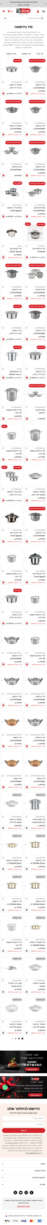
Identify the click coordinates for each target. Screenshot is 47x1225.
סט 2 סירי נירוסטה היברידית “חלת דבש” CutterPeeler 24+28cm (14, 493)
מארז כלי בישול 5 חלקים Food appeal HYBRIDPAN (15, 1108)
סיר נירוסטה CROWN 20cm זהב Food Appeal (37, 985)
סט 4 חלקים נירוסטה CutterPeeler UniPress (39, 411)
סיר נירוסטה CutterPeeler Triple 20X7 (39, 739)
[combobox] (23, 18)
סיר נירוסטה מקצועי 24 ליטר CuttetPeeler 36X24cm (37, 657)
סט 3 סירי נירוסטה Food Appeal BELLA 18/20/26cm (14, 209)
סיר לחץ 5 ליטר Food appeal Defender (16, 534)
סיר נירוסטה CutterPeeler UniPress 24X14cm (16, 291)
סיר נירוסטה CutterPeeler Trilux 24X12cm (38, 168)
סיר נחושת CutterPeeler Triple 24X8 (16, 780)
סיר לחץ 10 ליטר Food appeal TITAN (38, 575)
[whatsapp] (5, 1087)
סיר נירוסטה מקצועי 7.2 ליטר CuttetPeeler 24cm (14, 575)
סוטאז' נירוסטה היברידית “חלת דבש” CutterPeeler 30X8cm (15, 86)
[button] (38, 11)
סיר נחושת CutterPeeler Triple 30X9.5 (16, 739)
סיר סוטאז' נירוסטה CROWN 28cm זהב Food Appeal (14, 985)
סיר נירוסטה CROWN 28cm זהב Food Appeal (14, 1026)
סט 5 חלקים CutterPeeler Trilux (16, 168)
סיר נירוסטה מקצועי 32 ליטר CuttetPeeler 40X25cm (14, 452)
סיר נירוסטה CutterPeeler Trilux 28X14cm (38, 86)
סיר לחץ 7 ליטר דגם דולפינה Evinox (14, 902)
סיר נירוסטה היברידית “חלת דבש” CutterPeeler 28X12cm (16, 332)
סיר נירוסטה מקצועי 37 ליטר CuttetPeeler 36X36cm (14, 411)
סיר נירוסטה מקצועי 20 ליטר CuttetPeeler (14, 862)
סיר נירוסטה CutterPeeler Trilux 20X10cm (38, 127)
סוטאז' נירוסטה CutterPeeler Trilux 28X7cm (15, 127)
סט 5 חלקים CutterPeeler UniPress (39, 291)
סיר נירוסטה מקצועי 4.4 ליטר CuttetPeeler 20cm (37, 616)
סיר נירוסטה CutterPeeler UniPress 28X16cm (39, 534)
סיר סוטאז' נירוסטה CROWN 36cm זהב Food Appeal (37, 1067)
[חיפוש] (5, 18)
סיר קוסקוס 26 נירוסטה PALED (15, 372)
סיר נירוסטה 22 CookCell (39, 861)
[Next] (2, 69)
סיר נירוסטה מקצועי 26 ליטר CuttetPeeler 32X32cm (37, 452)
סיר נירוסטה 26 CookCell (39, 250)
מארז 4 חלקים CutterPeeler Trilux (39, 209)
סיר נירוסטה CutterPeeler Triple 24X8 (16, 698)
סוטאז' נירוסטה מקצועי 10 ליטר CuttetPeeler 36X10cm (15, 1149)
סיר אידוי (39, 54)
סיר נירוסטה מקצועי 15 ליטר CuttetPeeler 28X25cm (14, 1067)
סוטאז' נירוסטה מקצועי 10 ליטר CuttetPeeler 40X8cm (39, 1149)
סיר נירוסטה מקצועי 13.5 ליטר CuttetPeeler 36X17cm (37, 903)
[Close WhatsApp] (7, 1085)
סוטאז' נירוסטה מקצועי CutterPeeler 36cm (39, 1108)
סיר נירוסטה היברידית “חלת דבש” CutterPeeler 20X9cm (39, 373)
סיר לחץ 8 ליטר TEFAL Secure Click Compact (15, 250)
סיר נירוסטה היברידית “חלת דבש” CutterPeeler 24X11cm (16, 616)
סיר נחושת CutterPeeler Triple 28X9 (39, 780)
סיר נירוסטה (11, 54)
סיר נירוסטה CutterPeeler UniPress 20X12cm (39, 332)
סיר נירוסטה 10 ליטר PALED (15, 1189)
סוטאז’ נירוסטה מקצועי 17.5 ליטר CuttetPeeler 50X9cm (38, 493)
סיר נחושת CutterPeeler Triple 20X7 (39, 821)
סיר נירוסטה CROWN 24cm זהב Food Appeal (37, 1026)
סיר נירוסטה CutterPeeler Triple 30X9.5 (16, 657)
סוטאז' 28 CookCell (17, 820)
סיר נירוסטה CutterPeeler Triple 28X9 (39, 698)
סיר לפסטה (26, 54)
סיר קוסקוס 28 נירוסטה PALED (39, 1189)
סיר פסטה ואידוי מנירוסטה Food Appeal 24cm (39, 944)
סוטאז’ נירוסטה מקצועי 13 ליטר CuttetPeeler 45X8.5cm (15, 944)
